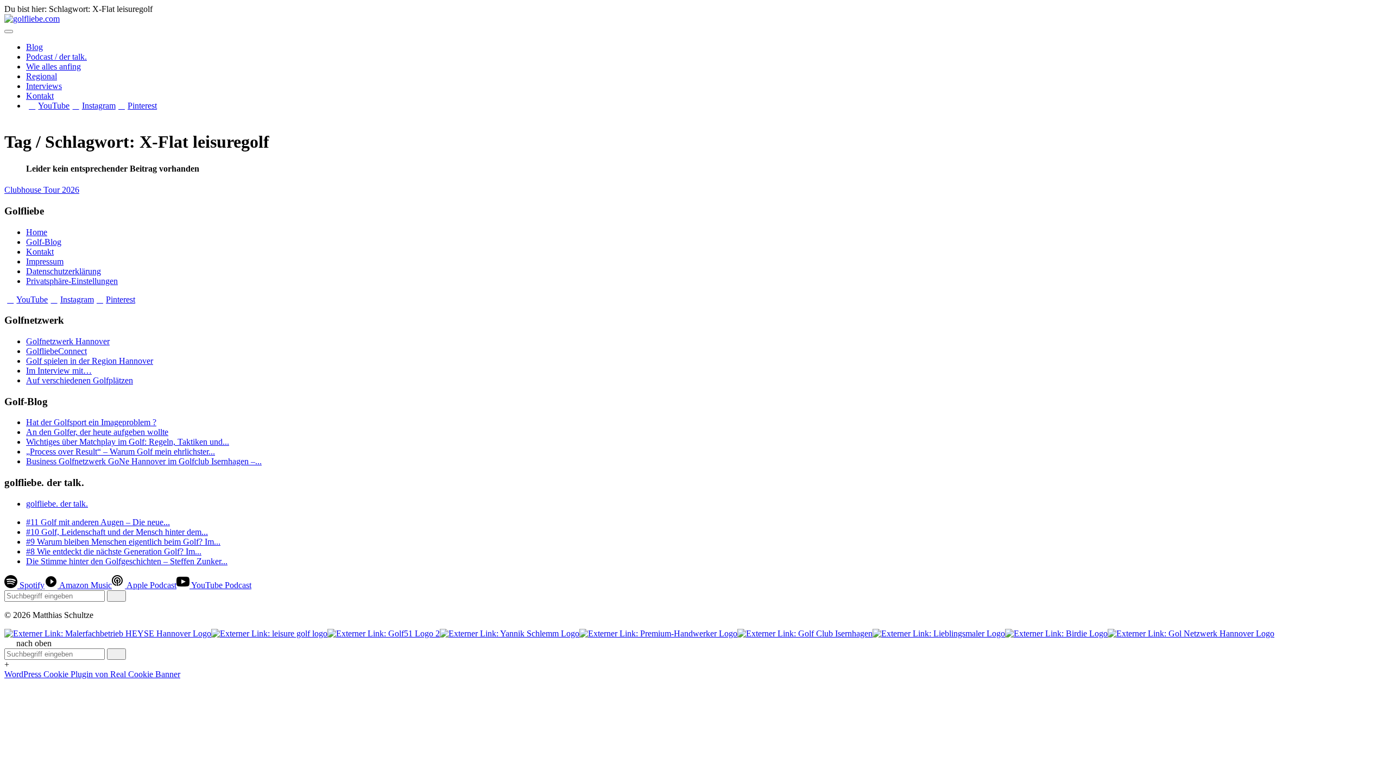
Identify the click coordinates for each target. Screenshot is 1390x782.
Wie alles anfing (53, 66)
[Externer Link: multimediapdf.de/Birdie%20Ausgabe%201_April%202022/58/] (1056, 633)
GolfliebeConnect (56, 351)
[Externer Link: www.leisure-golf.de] (269, 633)
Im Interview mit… (59, 370)
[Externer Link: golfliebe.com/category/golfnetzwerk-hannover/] (1191, 633)
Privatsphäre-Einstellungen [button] (72, 281)
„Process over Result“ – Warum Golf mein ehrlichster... (120, 451)
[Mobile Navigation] (8, 31)
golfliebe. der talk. (57, 503)
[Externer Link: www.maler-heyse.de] (107, 633)
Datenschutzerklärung (63, 271)
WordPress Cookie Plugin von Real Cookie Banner (92, 674)
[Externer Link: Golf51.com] (383, 633)
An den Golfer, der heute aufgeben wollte (97, 432)
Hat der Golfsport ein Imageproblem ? (91, 422)
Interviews (44, 86)
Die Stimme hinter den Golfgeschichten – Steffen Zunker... (127, 561)
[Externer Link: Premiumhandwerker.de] (658, 633)
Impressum (45, 261)
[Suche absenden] (116, 596)
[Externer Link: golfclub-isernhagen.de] (805, 633)
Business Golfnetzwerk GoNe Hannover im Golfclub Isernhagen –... (144, 461)
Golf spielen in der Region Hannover (89, 360)
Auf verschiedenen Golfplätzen (79, 380)
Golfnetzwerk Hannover (68, 341)
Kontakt (40, 95)
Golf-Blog (43, 242)
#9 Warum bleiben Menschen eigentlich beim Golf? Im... (123, 541)
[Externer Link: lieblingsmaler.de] (939, 633)
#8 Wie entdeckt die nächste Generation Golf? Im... (113, 551)
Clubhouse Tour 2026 (41, 189)
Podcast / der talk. (56, 56)
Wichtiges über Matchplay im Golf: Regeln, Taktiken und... (127, 441)
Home (36, 232)
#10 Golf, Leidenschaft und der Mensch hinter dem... (117, 532)
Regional (41, 76)
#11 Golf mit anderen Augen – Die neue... (98, 522)
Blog (34, 47)
